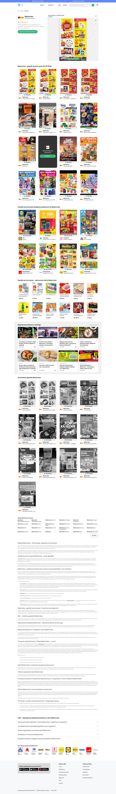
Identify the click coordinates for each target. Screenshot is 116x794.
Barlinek (36, 531)
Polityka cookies (63, 775)
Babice (36, 524)
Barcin (91, 528)
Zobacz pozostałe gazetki (28, 31)
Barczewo (23, 531)
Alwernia (50, 520)
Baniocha (50, 528)
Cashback (85, 772)
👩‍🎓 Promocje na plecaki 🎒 (38, 1)
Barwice (64, 531)
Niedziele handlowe (87, 777)
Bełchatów (92, 531)
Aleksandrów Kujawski (23, 520)
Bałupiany (92, 524)
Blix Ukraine (86, 775)
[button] (58, 722)
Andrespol (64, 520)
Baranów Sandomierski (64, 528)
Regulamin (61, 777)
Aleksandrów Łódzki (36, 520)
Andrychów (76, 520)
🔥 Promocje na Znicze (78, 1)
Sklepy (22, 11)
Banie (22, 528)
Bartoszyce (48, 532)
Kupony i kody (86, 766)
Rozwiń (94, 535)
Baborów (78, 524)
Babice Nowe (49, 524)
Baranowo (78, 528)
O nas (60, 766)
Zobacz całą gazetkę (73, 58)
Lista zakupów (86, 769)
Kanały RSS (53, 790)
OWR (60, 780)
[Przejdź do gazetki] (95, 20)
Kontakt (65, 5)
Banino (36, 528)
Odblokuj (47, 156)
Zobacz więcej (94, 325)
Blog (59, 5)
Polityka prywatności (64, 772)
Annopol (92, 520)
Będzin (77, 531)
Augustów (23, 524)
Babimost (64, 524)
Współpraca (62, 769)
